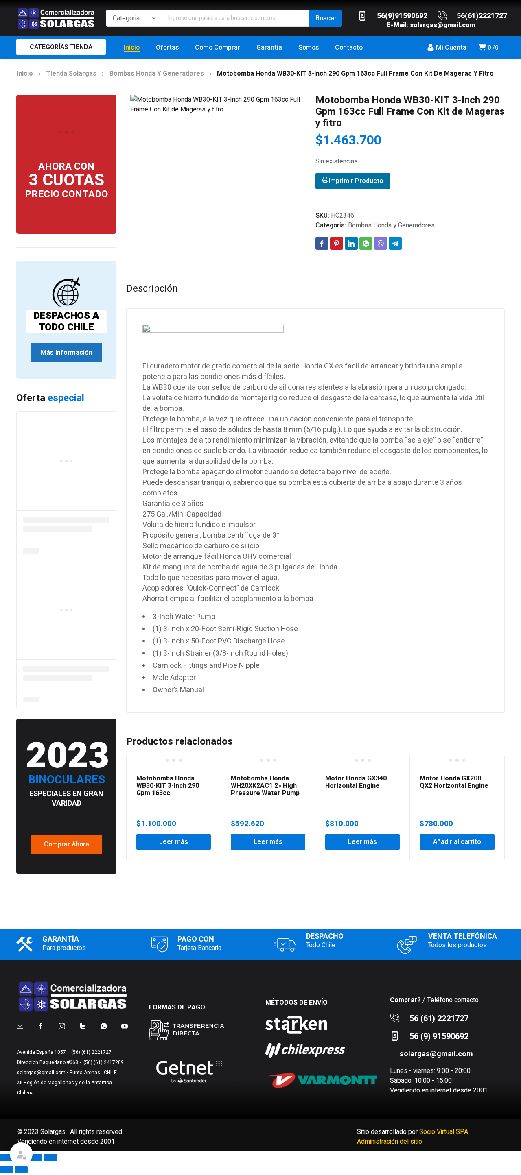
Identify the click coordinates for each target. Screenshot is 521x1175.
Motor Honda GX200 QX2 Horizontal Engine (454, 782)
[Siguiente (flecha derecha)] (21, 1169)
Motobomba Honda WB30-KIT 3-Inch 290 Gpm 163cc (167, 786)
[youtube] (124, 1025)
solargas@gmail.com (442, 25)
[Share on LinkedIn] (351, 243)
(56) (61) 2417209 (103, 1062)
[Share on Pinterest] (336, 243)
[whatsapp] (103, 1025)
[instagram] (61, 1025)
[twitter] (82, 1025)
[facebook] (40, 1025)
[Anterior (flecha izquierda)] (6, 1169)
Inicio (25, 73)
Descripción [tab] (152, 288)
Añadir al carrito (457, 842)
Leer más (173, 842)
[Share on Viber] (380, 243)
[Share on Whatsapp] (365, 243)
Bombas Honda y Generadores (156, 73)
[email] (19, 1025)
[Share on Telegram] (395, 243)
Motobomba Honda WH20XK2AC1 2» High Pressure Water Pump (265, 786)
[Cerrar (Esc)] (50, 1157)
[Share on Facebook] (321, 243)
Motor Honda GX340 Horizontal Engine (356, 782)
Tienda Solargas (71, 73)
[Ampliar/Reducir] (6, 1157)
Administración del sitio (389, 1142)
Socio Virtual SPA (443, 1132)
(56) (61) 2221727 (91, 1052)
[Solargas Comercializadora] (57, 18)
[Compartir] (35, 1157)
